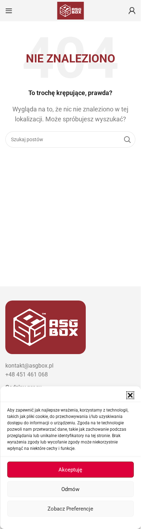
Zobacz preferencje (70, 509)
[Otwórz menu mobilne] (9, 11)
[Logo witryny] (70, 10)
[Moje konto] (132, 11)
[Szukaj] (127, 139)
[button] (130, 395)
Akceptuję (70, 470)
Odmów (70, 489)
